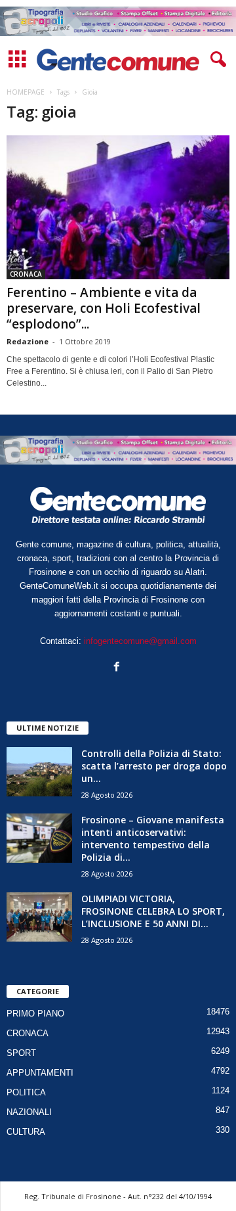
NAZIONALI (29, 1112)
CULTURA (26, 1132)
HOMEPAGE (26, 92)
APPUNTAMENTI (40, 1073)
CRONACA (26, 274)
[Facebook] (118, 668)
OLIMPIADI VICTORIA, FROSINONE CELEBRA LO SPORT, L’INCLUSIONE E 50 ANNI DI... (153, 911)
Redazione (28, 341)
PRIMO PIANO (35, 1013)
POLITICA (26, 1092)
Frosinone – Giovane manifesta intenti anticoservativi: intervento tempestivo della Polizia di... (152, 838)
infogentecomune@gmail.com (140, 641)
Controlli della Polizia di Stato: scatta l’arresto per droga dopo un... (154, 766)
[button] (215, 59)
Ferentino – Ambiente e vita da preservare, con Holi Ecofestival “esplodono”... (104, 308)
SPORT (21, 1053)
